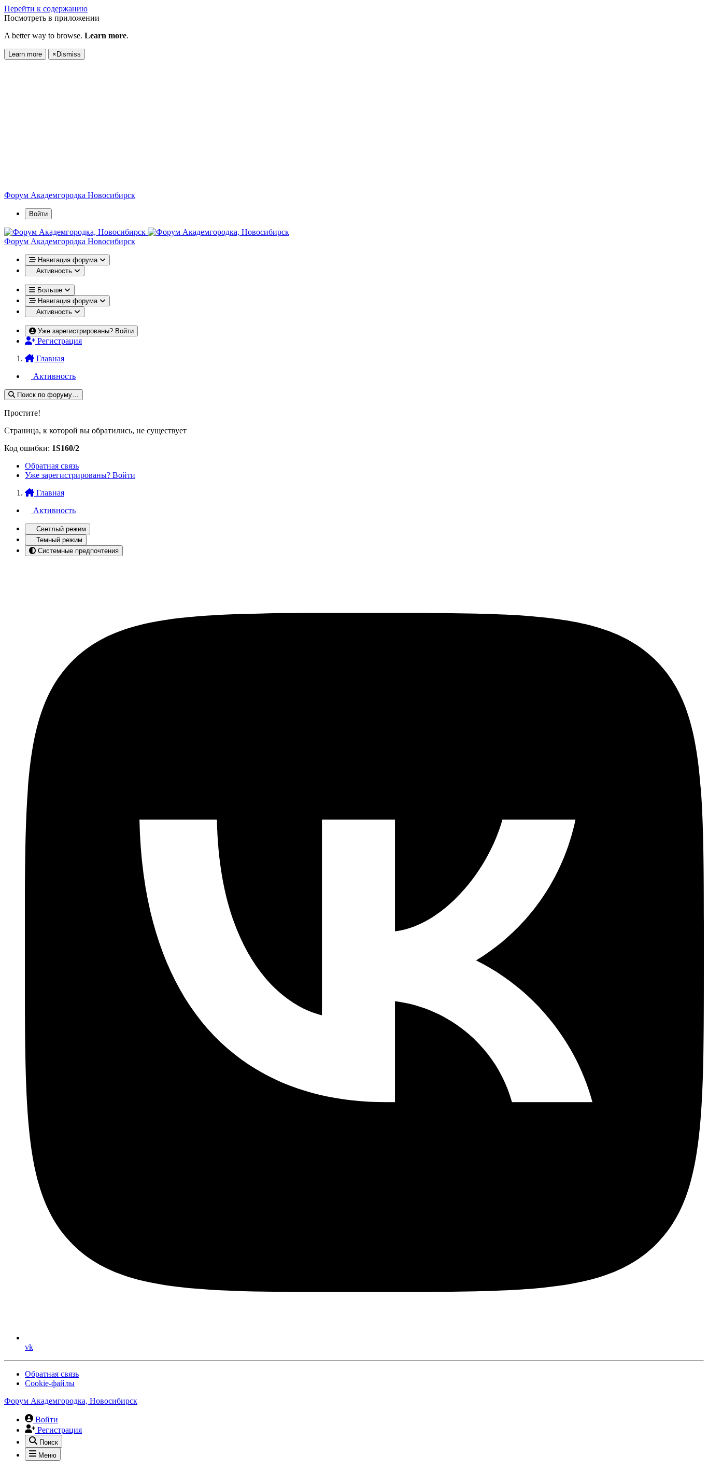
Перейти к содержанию (46, 8)
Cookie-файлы (50, 1383)
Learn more (25, 54)
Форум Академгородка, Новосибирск (70, 1400)
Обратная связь (52, 465)
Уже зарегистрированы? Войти (80, 475)
